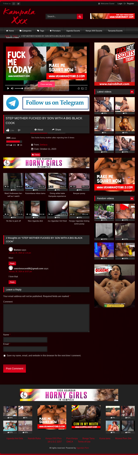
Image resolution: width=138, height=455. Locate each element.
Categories (26, 31)
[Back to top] (130, 447)
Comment (8, 302)
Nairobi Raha (34, 438)
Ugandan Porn (82, 448)
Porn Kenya (72, 438)
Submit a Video (12, 37)
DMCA (70, 442)
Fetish (37, 155)
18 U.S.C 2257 (55, 442)
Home (11, 31)
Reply (12, 263)
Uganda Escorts (73, 31)
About (40, 129)
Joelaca (43, 145)
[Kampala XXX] (21, 16)
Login (120, 3)
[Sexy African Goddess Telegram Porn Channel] (46, 110)
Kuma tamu (104, 438)
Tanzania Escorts (115, 31)
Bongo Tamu (88, 438)
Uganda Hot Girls (14, 438)
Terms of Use (84, 442)
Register (130, 3)
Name (6, 335)
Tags (42, 31)
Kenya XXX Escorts (94, 31)
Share (58, 129)
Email (6, 344)
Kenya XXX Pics (53, 438)
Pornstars (56, 31)
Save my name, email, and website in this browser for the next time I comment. (44, 355)
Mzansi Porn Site (123, 438)
